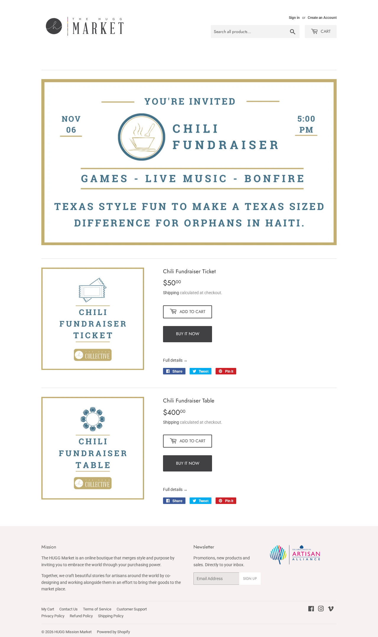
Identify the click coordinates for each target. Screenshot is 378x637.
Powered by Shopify (113, 632)
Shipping (171, 292)
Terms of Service (97, 609)
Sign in (294, 18)
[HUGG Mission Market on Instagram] (321, 609)
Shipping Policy (110, 616)
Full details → (175, 360)
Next (324, 162)
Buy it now (187, 334)
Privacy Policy (52, 616)
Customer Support (132, 609)
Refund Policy (81, 616)
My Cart (47, 609)
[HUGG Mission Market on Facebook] (311, 609)
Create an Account (322, 18)
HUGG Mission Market (73, 632)
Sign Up (250, 578)
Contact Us (68, 609)
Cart (325, 31)
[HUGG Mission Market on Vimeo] (331, 609)
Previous (54, 162)
